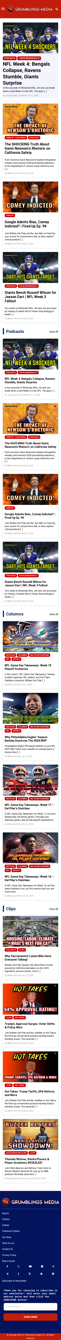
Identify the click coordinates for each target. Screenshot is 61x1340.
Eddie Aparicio (13, 1178)
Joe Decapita (11, 95)
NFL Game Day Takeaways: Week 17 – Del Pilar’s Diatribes (29, 806)
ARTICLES (10, 655)
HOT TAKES (19, 1018)
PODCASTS (9, 58)
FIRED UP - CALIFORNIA (16, 138)
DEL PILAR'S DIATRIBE (39, 655)
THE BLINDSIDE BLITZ (29, 58)
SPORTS (16, 659)
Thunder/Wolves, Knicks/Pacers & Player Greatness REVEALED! (27, 1160)
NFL (7, 659)
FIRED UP (10, 215)
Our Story (6, 1237)
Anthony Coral (27, 1178)
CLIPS (22, 950)
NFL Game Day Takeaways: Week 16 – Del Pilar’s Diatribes (29, 878)
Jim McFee (23, 95)
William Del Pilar (14, 173)
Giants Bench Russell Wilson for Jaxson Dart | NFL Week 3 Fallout (30, 297)
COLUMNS (22, 655)
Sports (5, 1213)
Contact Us (7, 1249)
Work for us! (8, 1243)
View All (53, 331)
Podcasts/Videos (11, 1231)
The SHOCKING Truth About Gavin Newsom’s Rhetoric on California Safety (27, 148)
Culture (5, 1225)
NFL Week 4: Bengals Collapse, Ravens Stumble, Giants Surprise (30, 380)
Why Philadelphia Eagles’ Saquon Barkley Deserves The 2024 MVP (26, 738)
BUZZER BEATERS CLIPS (16, 1153)
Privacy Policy (9, 1255)
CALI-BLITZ (11, 950)
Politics (6, 1219)
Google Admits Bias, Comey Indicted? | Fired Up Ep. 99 (27, 224)
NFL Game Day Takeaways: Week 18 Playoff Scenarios (28, 667)
